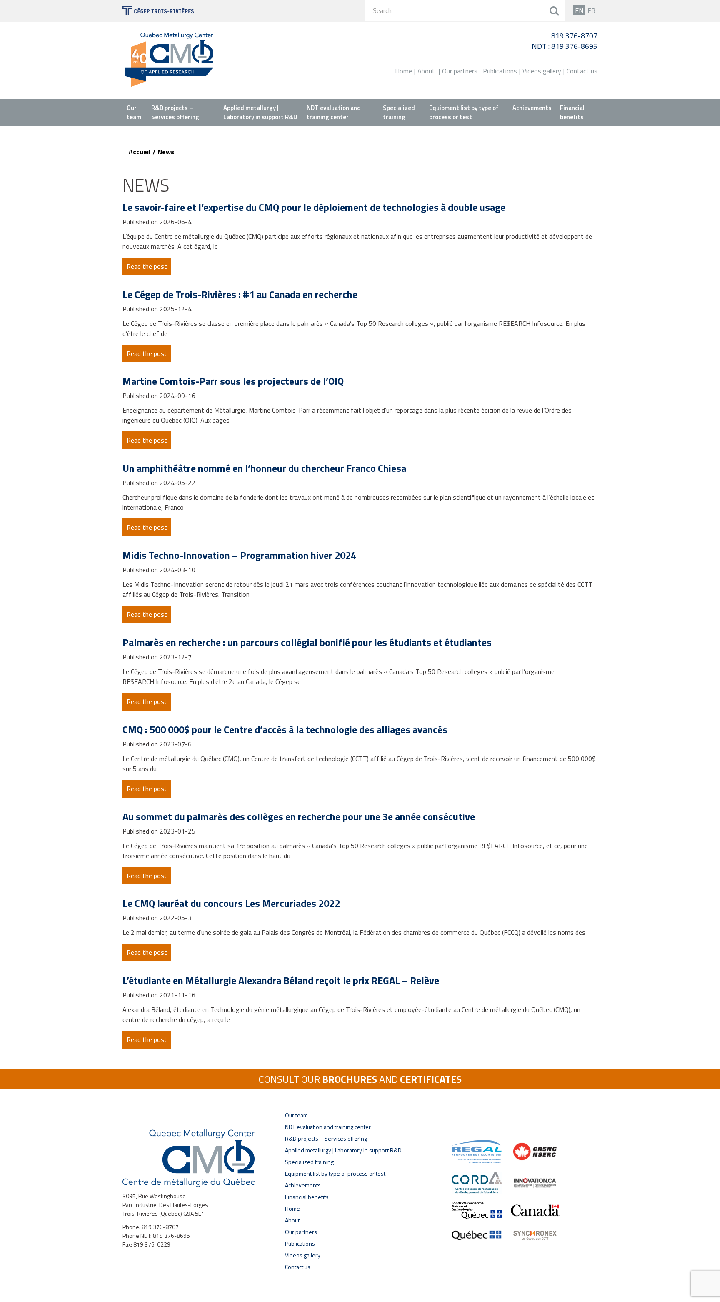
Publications (500, 71)
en (579, 10)
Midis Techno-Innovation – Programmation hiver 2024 (239, 555)
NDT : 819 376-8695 (565, 46)
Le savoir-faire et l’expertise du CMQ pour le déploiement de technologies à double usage (313, 207)
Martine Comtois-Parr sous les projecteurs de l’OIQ (233, 380)
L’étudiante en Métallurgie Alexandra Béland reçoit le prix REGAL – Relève (280, 980)
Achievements (532, 108)
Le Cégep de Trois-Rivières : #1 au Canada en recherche (240, 294)
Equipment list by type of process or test (463, 112)
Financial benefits (572, 112)
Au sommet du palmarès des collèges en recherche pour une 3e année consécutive (298, 816)
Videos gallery (541, 71)
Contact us (582, 71)
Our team (134, 112)
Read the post (147, 266)
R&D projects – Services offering (175, 112)
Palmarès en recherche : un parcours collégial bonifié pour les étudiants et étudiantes (307, 642)
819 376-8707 (574, 35)
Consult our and (360, 1079)
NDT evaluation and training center (334, 112)
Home (403, 71)
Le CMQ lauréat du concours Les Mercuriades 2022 (231, 903)
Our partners (460, 71)
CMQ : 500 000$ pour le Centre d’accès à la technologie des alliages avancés (285, 729)
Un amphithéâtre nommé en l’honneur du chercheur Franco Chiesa (264, 468)
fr (591, 10)
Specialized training (399, 112)
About (426, 71)
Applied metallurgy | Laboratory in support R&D (260, 112)
